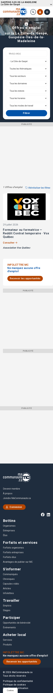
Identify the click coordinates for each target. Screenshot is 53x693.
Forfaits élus (9, 557)
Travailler (11, 600)
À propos (7, 493)
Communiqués (10, 574)
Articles (7, 588)
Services (7, 639)
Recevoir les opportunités (25, 278)
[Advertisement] (26, 153)
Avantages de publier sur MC (18, 561)
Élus (5, 535)
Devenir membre (11, 488)
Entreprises (9, 530)
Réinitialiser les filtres (39, 187)
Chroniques (9, 579)
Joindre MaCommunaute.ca (17, 498)
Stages (6, 610)
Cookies (10, 690)
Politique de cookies (14, 684)
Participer (11, 618)
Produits (7, 644)
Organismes (9, 525)
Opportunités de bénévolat (16, 622)
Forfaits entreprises (13, 552)
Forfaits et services (20, 543)
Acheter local (14, 635)
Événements (9, 627)
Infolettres (8, 593)
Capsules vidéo (11, 583)
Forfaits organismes (13, 547)
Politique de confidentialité (18, 681)
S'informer (12, 569)
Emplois (7, 605)
